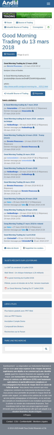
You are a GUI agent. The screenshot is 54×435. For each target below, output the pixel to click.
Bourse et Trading (25, 23)
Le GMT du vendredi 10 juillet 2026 (18, 268)
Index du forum (12, 248)
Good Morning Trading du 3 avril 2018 (19, 235)
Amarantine (12, 108)
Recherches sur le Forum (14, 332)
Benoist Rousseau (15, 141)
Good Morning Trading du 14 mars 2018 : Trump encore (24, 136)
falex (9, 202)
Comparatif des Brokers (14, 327)
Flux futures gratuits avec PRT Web (18, 311)
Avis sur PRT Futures (13, 316)
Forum (9, 23)
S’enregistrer (38, 27)
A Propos (27, 415)
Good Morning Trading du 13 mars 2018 (25, 41)
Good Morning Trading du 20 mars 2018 (20, 168)
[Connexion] (48, 27)
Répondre (10, 54)
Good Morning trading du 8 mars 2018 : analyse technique (24, 120)
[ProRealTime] (27, 15)
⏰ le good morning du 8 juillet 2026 (19, 278)
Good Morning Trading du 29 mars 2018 (20, 199)
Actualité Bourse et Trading (17, 27)
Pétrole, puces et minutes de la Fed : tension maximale (26, 283)
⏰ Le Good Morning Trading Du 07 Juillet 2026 (24, 288)
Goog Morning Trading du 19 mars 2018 (20, 210)
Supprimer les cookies (34, 248)
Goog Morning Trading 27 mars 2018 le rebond (23, 224)
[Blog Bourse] (10, 3)
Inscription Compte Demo (14, 321)
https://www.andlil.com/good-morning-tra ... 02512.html (26, 87)
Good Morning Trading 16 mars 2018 (19, 154)
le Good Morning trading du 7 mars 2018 (21, 105)
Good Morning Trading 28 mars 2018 (19, 182)
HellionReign (12, 125)
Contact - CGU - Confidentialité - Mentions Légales (27, 422)
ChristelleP (11, 238)
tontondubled (12, 158)
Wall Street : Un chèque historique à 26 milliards (24, 273)
